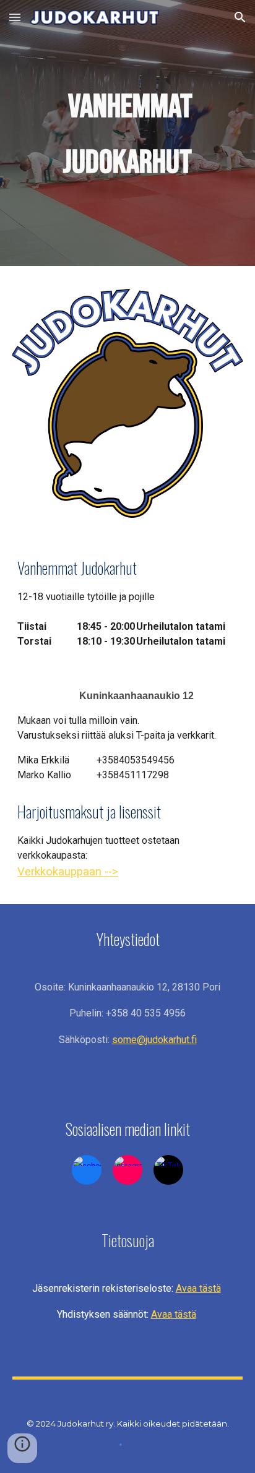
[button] (15, 17)
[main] (127, 133)
